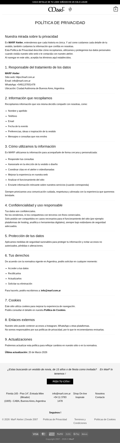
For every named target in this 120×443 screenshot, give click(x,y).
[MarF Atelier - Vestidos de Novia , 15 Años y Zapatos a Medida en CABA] (60, 9)
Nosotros (100, 393)
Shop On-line (80, 393)
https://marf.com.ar (25, 77)
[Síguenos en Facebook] (64, 412)
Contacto (100, 397)
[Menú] (4, 9)
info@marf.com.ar (61, 393)
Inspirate (80, 397)
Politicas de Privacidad (55, 419)
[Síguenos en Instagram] (68, 412)
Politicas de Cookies (105, 419)
